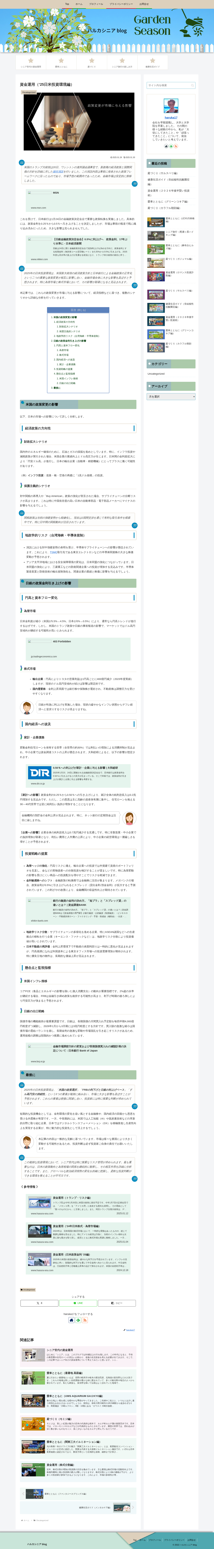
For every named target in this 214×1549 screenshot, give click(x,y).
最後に (57, 387)
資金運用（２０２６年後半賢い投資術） (169, 193)
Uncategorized (29, 1290)
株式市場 (64, 355)
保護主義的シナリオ (69, 331)
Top (135, 1540)
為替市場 (64, 350)
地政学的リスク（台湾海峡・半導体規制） (78, 336)
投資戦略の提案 (64, 369)
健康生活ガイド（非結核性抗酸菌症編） (169, 182)
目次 (73, 309)
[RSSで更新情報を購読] (85, 1320)
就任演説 (58, 171)
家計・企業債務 (67, 364)
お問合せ (192, 1540)
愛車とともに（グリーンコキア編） (169, 201)
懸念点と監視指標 (65, 373)
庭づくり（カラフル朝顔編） (165, 208)
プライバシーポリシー (174, 1540)
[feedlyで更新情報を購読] (78, 1320)
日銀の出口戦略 (67, 383)
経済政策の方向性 (65, 322)
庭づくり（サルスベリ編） (163, 173)
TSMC (53, 552)
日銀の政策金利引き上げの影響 (70, 340)
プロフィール (155, 1540)
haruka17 (171, 117)
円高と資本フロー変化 (68, 345)
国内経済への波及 (65, 359)
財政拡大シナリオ (68, 326)
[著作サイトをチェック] (71, 1320)
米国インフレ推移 (68, 378)
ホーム (143, 1540)
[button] (117, 1303)
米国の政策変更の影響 (65, 317)
